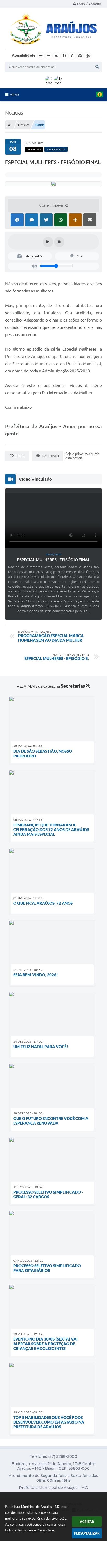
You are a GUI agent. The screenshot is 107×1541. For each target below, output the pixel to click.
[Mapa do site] (80, 55)
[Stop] (59, 242)
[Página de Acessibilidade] (87, 55)
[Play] (48, 242)
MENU (14, 94)
